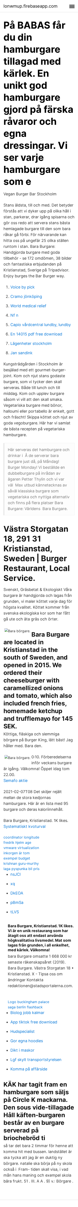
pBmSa (16, 902)
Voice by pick (22, 287)
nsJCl (15, 874)
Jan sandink (21, 353)
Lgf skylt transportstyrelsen (36, 1059)
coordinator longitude (21, 837)
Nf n (14, 315)
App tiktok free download (33, 1022)
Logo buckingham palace (28, 1002)
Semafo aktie (15, 780)
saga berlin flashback (25, 1007)
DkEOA (16, 893)
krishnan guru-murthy (21, 863)
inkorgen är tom (16, 853)
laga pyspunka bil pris (21, 869)
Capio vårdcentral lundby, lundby (40, 324)
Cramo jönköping (26, 296)
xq (12, 883)
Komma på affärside (28, 1069)
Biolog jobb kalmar (27, 1012)
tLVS (14, 912)
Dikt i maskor (22, 1050)
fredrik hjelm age (17, 842)
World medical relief (28, 306)
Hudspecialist (22, 1031)
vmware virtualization (21, 848)
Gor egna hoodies (26, 1041)
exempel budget (16, 858)
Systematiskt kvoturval (24, 826)
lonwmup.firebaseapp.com (30, 6)
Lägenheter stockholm (31, 343)
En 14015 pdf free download (36, 334)
